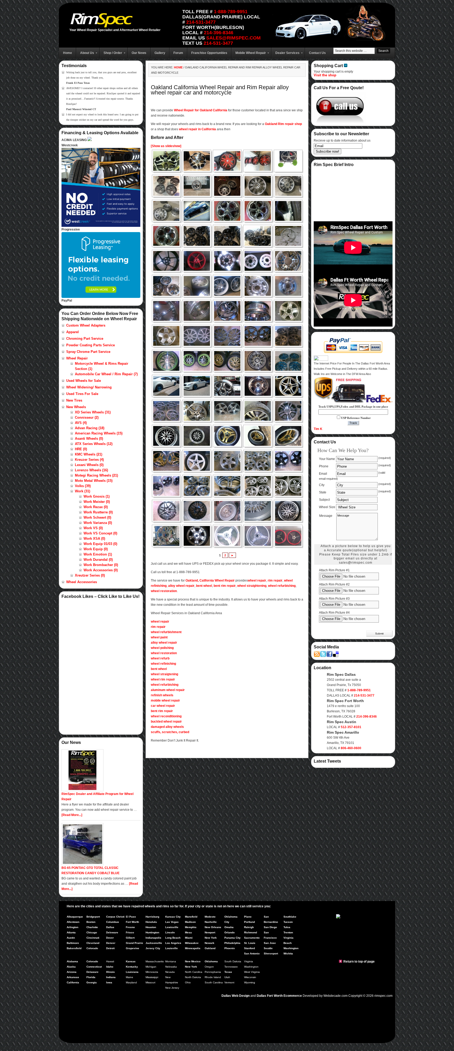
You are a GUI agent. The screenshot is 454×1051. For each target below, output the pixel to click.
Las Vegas (172, 921)
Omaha (229, 927)
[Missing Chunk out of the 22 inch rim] (228, 386)
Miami (189, 937)
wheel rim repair (163, 679)
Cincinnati (92, 937)
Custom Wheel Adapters (85, 325)
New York (211, 937)
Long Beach (172, 937)
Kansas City (173, 916)
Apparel (72, 332)
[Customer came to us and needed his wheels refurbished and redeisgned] (167, 361)
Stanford (249, 948)
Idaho (109, 966)
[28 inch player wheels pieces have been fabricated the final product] (228, 311)
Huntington (152, 932)
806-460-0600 (351, 748)
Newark (209, 943)
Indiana (111, 977)
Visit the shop (325, 75)
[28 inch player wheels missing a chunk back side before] (198, 311)
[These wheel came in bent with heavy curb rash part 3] (289, 436)
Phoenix (229, 948)
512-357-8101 (351, 727)
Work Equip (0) (96, 549)
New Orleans (213, 927)
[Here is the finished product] (198, 511)
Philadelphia (232, 943)
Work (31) (82, 491)
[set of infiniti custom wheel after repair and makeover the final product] (289, 361)
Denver (110, 943)
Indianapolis (153, 937)
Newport (210, 932)
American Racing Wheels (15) (98, 433)
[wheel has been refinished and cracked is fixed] (167, 336)
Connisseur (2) (87, 417)
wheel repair (257, 580)
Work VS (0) (93, 528)
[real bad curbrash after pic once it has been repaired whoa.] (289, 411)
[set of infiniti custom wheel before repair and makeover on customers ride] (167, 386)
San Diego (270, 927)
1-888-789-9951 (230, 11)
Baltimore (73, 943)
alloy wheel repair (181, 586)
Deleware (112, 932)
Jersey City (153, 948)
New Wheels (76, 407)
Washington (290, 948)
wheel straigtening (164, 674)
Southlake (289, 916)
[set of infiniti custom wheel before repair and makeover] (259, 361)
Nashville (211, 921)
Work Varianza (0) (98, 523)
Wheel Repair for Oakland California (200, 110)
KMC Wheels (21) (88, 454)
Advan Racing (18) (89, 428)
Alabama (72, 961)
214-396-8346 (218, 32)
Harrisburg (152, 916)
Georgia (91, 982)
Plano (247, 916)
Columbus (112, 921)
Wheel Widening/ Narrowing (89, 387)
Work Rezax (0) (96, 507)
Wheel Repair (77, 358)
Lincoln (170, 932)
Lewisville (171, 927)
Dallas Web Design (235, 996)
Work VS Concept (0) (100, 533)
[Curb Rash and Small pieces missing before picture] (198, 336)
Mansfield (191, 916)
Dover (110, 937)
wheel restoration (164, 591)
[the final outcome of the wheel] (198, 536)
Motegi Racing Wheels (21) (96, 475)
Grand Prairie (134, 943)
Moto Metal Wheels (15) (93, 481)
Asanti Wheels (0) (89, 439)
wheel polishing (162, 648)
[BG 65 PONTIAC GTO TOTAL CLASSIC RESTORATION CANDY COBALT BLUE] (82, 864)
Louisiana (132, 971)
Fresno (130, 927)
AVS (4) (81, 423)
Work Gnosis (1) (97, 496)
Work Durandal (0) (98, 560)
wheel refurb (160, 658)
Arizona (71, 971)
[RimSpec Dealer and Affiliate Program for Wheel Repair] (82, 790)
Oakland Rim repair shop (283, 124)
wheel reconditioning (166, 716)
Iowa (109, 982)
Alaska (71, 966)
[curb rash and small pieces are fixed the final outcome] (228, 336)
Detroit (110, 948)
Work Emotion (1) (98, 554)
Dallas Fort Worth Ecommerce (279, 996)
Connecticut (94, 966)
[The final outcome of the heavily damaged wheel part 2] (289, 511)
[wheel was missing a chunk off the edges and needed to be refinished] (259, 286)
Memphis (191, 927)
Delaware (92, 971)
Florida (90, 977)
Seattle (268, 948)
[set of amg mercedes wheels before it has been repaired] (289, 386)
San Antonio (252, 953)
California (73, 982)
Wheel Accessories (81, 582)
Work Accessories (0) (101, 570)
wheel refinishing (163, 663)
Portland (249, 921)
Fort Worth (132, 921)
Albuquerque (75, 916)
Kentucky (132, 966)
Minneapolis (192, 948)
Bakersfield (74, 948)
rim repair (275, 580)
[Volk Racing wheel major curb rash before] (259, 336)
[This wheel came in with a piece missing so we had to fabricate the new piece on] (167, 511)
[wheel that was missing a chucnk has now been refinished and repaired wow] (289, 286)
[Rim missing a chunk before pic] (167, 436)
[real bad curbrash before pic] (259, 411)
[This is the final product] (198, 361)
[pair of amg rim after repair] (228, 411)
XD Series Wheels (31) (93, 412)
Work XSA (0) (94, 538)
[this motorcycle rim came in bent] (167, 261)
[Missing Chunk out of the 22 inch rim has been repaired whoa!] (259, 386)
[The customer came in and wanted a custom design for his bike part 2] (259, 536)
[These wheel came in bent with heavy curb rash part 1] (228, 436)
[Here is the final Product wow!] (167, 461)
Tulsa (286, 927)
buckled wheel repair (166, 721)
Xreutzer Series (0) (90, 575)
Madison (190, 921)
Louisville (171, 948)
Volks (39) (83, 486)
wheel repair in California (197, 129)
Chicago (91, 932)
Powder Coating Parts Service (90, 345)
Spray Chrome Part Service (88, 352)
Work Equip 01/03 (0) (100, 544)
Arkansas (73, 977)
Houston (151, 927)
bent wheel (204, 586)
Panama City (232, 937)
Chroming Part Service (84, 339)
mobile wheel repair (165, 700)
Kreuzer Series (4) (89, 460)
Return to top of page (359, 961)
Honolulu (151, 921)
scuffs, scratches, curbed (170, 732)
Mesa (188, 932)
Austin (71, 937)
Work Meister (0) (97, 502)
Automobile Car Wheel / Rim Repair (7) (106, 374)
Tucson (288, 921)
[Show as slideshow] (166, 146)
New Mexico (192, 961)
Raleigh (249, 927)
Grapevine (132, 948)
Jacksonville (154, 943)
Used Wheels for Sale (83, 381)
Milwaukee (192, 943)
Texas (228, 971)
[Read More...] (71, 815)
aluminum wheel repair (168, 690)
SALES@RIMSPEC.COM (233, 38)
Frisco (130, 932)
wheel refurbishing (282, 586)
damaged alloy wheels (167, 727)
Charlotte (92, 927)
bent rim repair (225, 586)
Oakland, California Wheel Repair (210, 580)
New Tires (74, 400)
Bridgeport (93, 916)
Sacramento (252, 937)
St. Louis (249, 943)
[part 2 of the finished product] (167, 486)
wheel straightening (251, 586)
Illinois (110, 971)
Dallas (110, 927)
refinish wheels (162, 695)
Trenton (288, 932)
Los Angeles (173, 943)
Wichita (288, 953)
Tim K (318, 429)
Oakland (210, 948)
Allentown (73, 921)
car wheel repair (163, 706)
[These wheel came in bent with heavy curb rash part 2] (259, 436)
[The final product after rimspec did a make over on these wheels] (289, 536)
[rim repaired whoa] (198, 436)
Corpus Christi (115, 916)
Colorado (92, 948)
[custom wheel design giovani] (167, 161)
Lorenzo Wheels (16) (91, 470)
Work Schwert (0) (97, 517)
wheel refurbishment (166, 632)
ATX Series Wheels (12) (93, 444)
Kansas (131, 961)
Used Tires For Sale (82, 394)
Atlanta (71, 932)
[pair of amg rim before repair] (198, 411)
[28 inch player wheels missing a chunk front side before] (167, 311)
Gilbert (130, 937)
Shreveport (271, 953)
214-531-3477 (201, 22)
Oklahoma (211, 961)
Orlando (229, 932)
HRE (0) (81, 449)
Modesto (210, 916)
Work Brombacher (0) (101, 565)
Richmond (250, 932)
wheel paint (159, 637)
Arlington (72, 927)
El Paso (131, 916)
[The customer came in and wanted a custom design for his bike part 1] (228, 536)
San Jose (270, 943)
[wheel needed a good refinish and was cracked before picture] (289, 311)
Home (178, 67)
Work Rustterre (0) (98, 512)
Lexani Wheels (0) (89, 465)
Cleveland (92, 943)
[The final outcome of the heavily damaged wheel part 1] (259, 511)
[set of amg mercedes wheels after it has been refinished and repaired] (167, 411)
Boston (90, 921)
